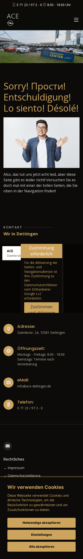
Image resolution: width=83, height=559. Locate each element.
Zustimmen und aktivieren (41, 309)
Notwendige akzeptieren (41, 522)
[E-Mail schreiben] (7, 446)
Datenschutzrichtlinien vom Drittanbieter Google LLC (40, 289)
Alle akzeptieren (41, 546)
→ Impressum (13, 468)
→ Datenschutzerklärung (21, 475)
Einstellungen (41, 534)
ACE (13, 16)
